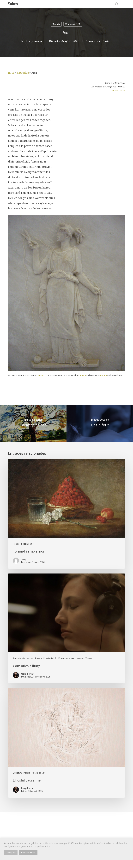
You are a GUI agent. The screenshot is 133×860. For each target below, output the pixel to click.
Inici (11, 72)
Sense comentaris (97, 41)
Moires (41, 375)
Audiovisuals (19, 658)
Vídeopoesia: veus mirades (71, 658)
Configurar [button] (11, 852)
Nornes (103, 375)
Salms (13, 4)
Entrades (23, 72)
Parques (82, 375)
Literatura (17, 772)
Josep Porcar (34, 41)
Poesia (56, 24)
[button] (123, 4)
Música (30, 658)
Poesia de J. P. (72, 24)
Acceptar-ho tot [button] (28, 852)
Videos (88, 658)
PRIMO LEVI (118, 90)
